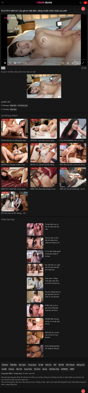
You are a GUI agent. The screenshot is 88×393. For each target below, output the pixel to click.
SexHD (4, 369)
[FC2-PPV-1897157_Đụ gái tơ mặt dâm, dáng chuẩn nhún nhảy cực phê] (44, 85)
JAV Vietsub (70, 365)
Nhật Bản (13, 105)
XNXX (72, 369)
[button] (44, 40)
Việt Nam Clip (54, 369)
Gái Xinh (37, 369)
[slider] (44, 59)
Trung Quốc (32, 365)
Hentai (45, 369)
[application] (44, 39)
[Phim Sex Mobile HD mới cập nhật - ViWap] (44, 3)
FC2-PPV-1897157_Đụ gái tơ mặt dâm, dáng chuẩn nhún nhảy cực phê (34, 11)
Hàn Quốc (22, 365)
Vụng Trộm (28, 369)
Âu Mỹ (41, 365)
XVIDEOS (64, 369)
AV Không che (22, 105)
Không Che (81, 365)
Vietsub (11, 369)
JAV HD (61, 365)
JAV (55, 365)
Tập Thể (19, 369)
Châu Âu (48, 365)
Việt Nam (5, 365)
